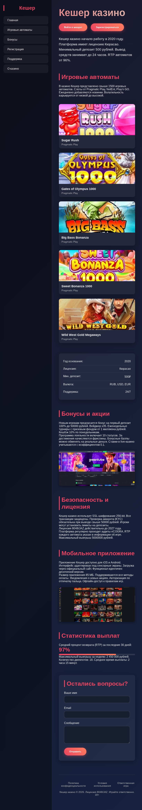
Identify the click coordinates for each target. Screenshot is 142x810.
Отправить (75, 751)
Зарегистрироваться (107, 27)
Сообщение (71, 723)
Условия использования (102, 784)
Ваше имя (70, 692)
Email (67, 707)
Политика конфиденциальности (73, 784)
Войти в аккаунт (73, 27)
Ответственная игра (125, 784)
